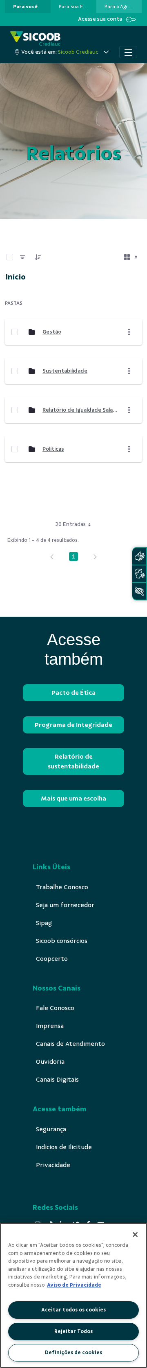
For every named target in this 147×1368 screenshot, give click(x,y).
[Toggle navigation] (128, 52)
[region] (73, 1295)
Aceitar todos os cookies (73, 1310)
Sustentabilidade (64, 371)
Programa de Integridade (73, 725)
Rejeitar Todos (73, 1331)
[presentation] (28, 6)
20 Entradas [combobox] (70, 524)
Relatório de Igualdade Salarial (80, 410)
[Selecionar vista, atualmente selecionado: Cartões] (131, 257)
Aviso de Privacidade (74, 1285)
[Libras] (139, 556)
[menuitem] (25, 6)
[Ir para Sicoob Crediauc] (35, 38)
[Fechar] (135, 1235)
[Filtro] (22, 257)
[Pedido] (37, 257)
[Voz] (139, 573)
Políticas (53, 449)
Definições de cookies (73, 1352)
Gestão (51, 332)
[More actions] (129, 331)
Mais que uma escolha (73, 798)
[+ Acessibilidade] (139, 591)
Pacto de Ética (73, 692)
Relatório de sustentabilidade (73, 761)
